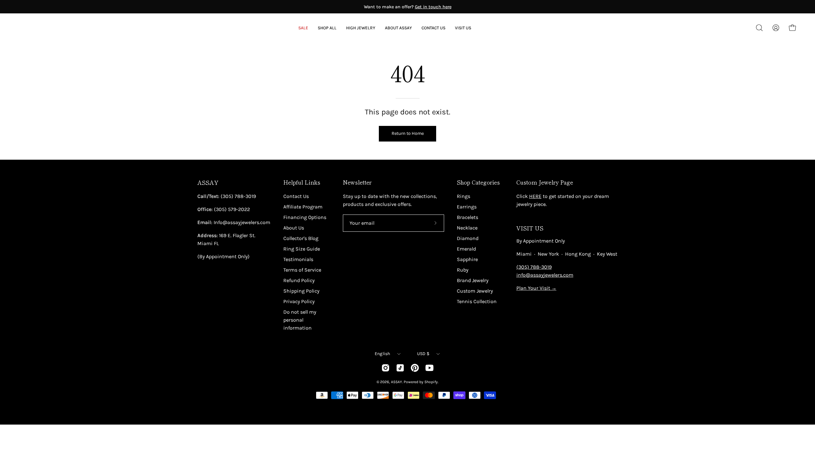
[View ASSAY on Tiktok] (400, 368)
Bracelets (467, 217)
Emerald (466, 249)
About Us (293, 228)
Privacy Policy (299, 301)
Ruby (462, 270)
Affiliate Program (302, 207)
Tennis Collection (477, 301)
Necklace (467, 228)
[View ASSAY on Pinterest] (415, 368)
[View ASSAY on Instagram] (385, 368)
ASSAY (207, 182)
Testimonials (298, 259)
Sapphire (467, 259)
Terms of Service (302, 270)
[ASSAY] (47, 27)
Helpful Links (301, 182)
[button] (398, 28)
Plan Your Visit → (536, 288)
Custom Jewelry (475, 291)
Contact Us (296, 196)
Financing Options (304, 217)
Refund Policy (299, 280)
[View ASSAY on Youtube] (429, 368)
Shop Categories (478, 182)
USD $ (423, 353)
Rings (463, 196)
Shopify (431, 382)
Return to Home (408, 133)
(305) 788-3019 (534, 267)
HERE (535, 196)
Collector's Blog (300, 238)
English (382, 353)
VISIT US (529, 228)
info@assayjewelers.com (544, 275)
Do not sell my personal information (299, 320)
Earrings (467, 207)
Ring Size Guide (301, 249)
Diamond (467, 238)
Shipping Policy (301, 291)
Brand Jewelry (472, 280)
